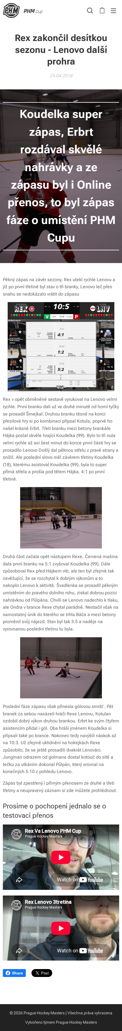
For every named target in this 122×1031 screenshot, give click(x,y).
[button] (90, 10)
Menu (113, 10)
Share (17, 973)
